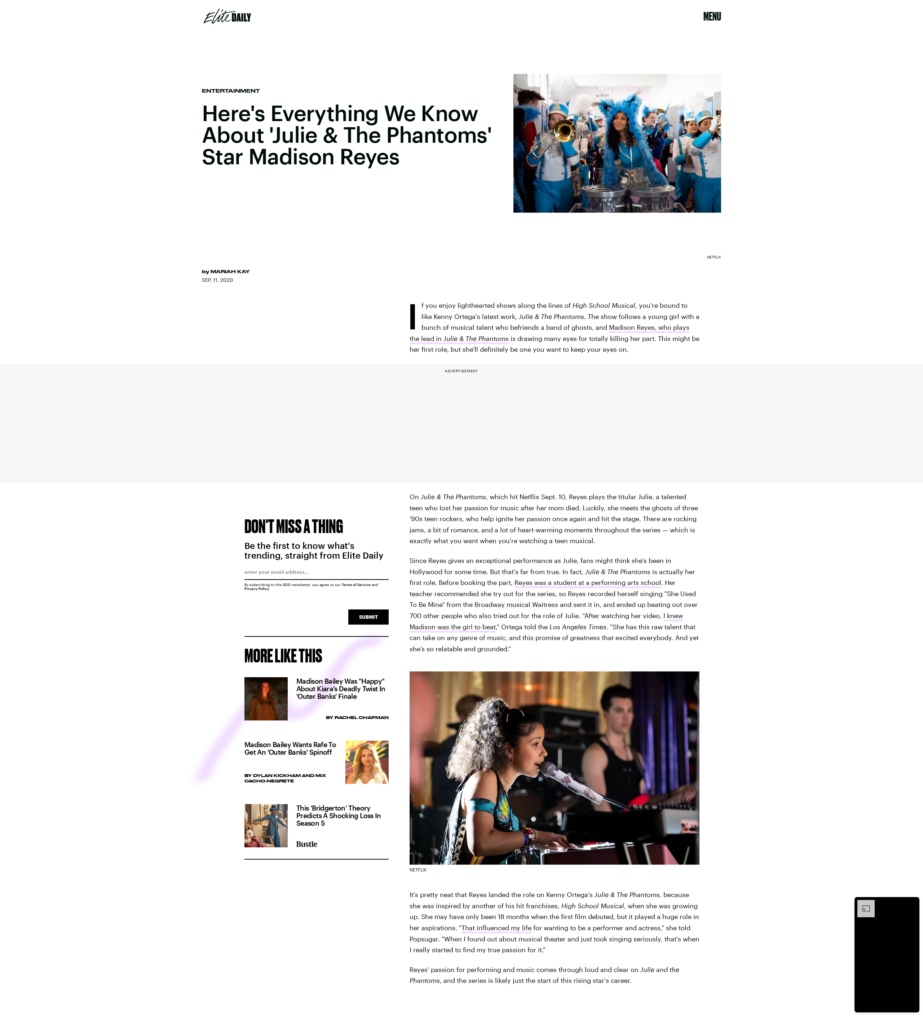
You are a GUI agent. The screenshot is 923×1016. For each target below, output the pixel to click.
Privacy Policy (256, 588)
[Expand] (862, 903)
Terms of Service (356, 584)
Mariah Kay (230, 271)
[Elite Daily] (227, 16)
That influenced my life (496, 928)
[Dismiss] (911, 903)
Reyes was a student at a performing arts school (588, 582)
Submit (368, 617)
